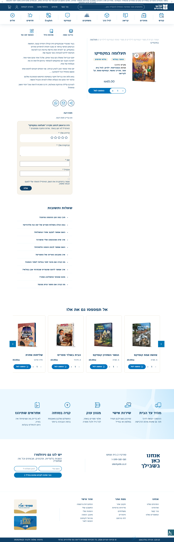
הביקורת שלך (63, 145)
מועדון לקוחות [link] (27, 7)
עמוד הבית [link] (153, 40)
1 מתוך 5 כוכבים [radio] (66, 137)
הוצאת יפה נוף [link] (27, 35)
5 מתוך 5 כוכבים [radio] (51, 137)
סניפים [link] (54, 7)
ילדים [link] (107, 68)
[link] (171, 533)
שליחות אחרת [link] (34, 355)
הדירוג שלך (64, 133)
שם (67, 160)
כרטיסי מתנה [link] (42, 7)
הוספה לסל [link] (99, 91)
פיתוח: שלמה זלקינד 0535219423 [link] (28, 540)
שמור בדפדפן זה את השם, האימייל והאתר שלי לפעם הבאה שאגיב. (47, 183)
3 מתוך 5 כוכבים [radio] (59, 137)
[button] (172, 2)
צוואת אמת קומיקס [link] (145, 355)
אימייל (66, 170)
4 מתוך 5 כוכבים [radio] (55, 137)
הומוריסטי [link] (115, 68)
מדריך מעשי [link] (115, 71)
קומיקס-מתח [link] (103, 71)
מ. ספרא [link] (154, 360)
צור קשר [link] (64, 7)
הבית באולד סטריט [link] (69, 355)
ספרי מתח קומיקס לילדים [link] (112, 40)
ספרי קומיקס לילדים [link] (136, 40)
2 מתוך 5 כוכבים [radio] (62, 137)
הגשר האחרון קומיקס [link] (106, 355)
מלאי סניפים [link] (100, 59)
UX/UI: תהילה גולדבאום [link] (149, 540)
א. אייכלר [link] (77, 360)
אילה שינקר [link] (38, 360)
